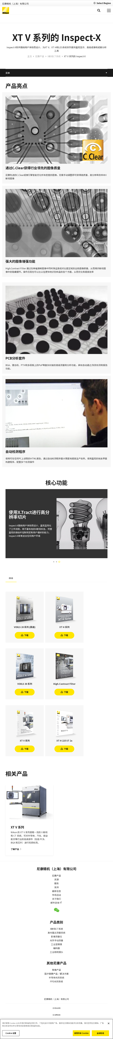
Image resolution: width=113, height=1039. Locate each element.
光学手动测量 (56, 940)
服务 (56, 883)
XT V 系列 (17, 827)
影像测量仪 (56, 936)
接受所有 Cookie (81, 1033)
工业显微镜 (56, 944)
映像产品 (56, 969)
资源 (56, 879)
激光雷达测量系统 (56, 932)
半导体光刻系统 (56, 977)
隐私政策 (57, 1008)
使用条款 (57, 1015)
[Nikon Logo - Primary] (5, 10)
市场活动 (56, 895)
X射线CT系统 (56, 928)
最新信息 (56, 891)
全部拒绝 (100, 1033)
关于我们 (56, 898)
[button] (98, 10)
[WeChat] (56, 910)
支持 (56, 887)
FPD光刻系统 (56, 981)
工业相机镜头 (56, 952)
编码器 (56, 948)
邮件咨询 (54, 902)
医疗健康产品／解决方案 (56, 973)
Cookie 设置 (11, 1033)
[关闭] (109, 1023)
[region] (56, 1029)
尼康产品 (56, 875)
